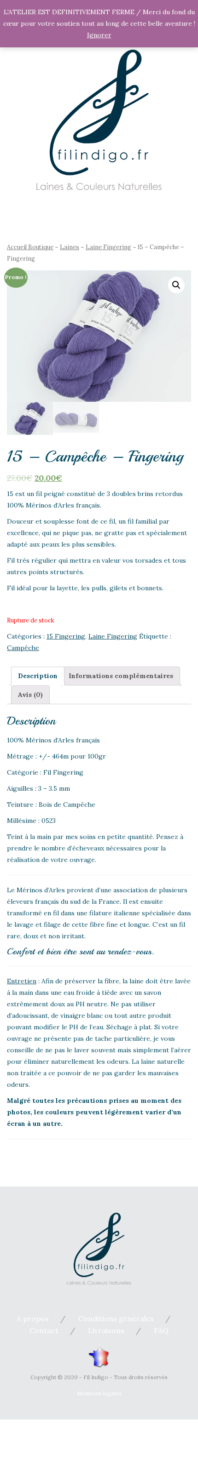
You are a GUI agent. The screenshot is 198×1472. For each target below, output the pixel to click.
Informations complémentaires (121, 676)
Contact (43, 1330)
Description (38, 676)
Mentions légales (99, 1393)
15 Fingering (66, 636)
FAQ (161, 1330)
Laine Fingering (108, 247)
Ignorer (99, 35)
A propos (33, 1318)
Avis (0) (30, 694)
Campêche (23, 648)
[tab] (37, 676)
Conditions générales (116, 1318)
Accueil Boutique (30, 247)
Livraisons (106, 1330)
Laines (69, 247)
